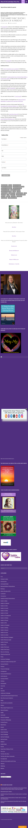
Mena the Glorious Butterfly (6, 702)
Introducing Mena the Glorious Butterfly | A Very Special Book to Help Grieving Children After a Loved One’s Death (14, 788)
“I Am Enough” (18, 96)
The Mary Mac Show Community (7, 756)
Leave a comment (13, 23)
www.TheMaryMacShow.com (7, 119)
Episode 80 (8, 60)
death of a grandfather (7, 186)
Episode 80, (4, 26)
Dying (2, 656)
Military (2, 705)
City (2, 150)
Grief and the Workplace (6, 673)
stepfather (19, 196)
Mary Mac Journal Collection (7, 698)
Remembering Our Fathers (6, 791)
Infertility (3, 690)
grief (25, 193)
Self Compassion (11, 88)
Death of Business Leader (6, 639)
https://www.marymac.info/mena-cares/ (7, 458)
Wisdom (2, 768)
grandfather (4, 193)
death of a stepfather (15, 189)
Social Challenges (4, 734)
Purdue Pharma (4, 722)
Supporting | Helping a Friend (7, 749)
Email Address (4, 145)
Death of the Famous (5, 649)
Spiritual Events (4, 739)
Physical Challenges (5, 717)
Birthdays (3, 588)
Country (3, 162)
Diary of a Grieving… (5, 651)
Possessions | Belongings (6, 719)
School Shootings (4, 732)
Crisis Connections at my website (11, 68)
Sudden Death (4, 744)
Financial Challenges (5, 668)
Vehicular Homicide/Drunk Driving (8, 761)
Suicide (2, 746)
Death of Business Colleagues (7, 637)
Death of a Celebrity (5, 603)
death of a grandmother (19, 186)
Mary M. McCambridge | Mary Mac (10, 1)
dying (14, 191)
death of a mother (17, 188)
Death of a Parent (9, 13)
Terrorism (3, 751)
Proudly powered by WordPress (6, 819)
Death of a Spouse (4, 630)
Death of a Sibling (4, 627)
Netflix (2, 712)
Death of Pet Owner (5, 647)
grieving (3, 194)
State (2, 156)
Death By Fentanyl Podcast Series (8, 598)
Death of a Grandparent (14, 12)
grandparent (19, 193)
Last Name (3, 167)
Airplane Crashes (4, 579)
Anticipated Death (4, 584)
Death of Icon (3, 644)
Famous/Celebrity (4, 664)
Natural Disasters (4, 710)
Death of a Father (5, 12)
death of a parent (5, 189)
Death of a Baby (4, 600)
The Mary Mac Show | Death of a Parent (13, 19)
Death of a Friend (4, 613)
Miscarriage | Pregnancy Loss (7, 707)
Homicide (3, 685)
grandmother (12, 193)
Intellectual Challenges (5, 693)
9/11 (2, 576)
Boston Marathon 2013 (5, 591)
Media (2, 700)
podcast (13, 196)
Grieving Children (21, 14)
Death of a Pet (4, 622)
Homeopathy (3, 683)
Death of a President (5, 625)
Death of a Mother (4, 617)
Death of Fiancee (4, 642)
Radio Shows (3, 724)
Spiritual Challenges (5, 736)
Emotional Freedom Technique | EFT (9, 14)
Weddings (3, 766)
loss (8, 194)
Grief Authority (4, 676)
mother (3, 196)
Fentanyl (2, 666)
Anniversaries (4, 581)
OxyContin (3, 715)
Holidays (2, 681)
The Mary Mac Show (5, 753)
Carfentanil (3, 593)
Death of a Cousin (4, 608)
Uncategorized (4, 758)
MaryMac (13, 194)
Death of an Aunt (4, 632)
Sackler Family (4, 729)
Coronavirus (3, 596)
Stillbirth (2, 741)
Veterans (2, 763)
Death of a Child (4, 605)
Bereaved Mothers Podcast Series (8, 586)
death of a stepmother (6, 191)
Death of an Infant (4, 634)
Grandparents (4, 671)
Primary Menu (26, 1)
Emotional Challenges (18, 13)
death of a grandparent (7, 188)
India (2, 688)
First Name (4, 139)
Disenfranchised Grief (5, 654)
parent (8, 196)
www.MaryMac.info (13, 114)
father (18, 191)
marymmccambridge (21, 194)
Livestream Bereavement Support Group (9, 695)
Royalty (2, 727)
